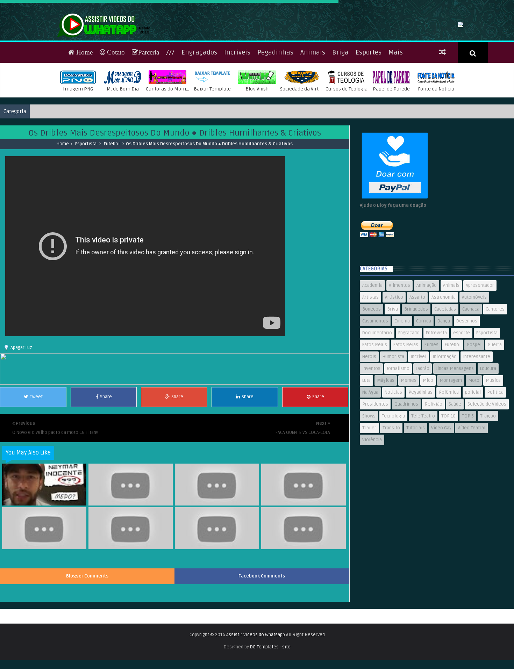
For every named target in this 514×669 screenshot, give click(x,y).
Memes (408, 426)
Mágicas (385, 426)
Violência (372, 485)
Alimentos (399, 331)
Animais (312, 98)
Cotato (115, 97)
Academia (372, 331)
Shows (369, 461)
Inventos (371, 414)
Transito (391, 473)
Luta (366, 426)
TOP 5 (468, 461)
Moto (473, 426)
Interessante (476, 402)
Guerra (495, 390)
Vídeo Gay (441, 473)
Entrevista (436, 378)
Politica (495, 438)
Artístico (394, 343)
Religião (433, 449)
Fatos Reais (374, 390)
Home (83, 97)
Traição (488, 461)
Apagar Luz (21, 393)
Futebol (112, 189)
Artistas (370, 343)
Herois (369, 402)
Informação (445, 402)
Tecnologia (393, 461)
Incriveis (237, 98)
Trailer (369, 473)
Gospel (474, 390)
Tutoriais (415, 473)
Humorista (393, 402)
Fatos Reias (405, 390)
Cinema (402, 366)
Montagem (451, 426)
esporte (461, 378)
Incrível (418, 402)
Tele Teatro (423, 461)
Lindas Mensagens (455, 414)
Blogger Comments (87, 621)
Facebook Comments (261, 621)
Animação (426, 331)
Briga (340, 98)
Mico (428, 426)
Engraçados (199, 98)
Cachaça (470, 354)
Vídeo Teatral (471, 473)
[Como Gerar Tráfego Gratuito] (174, 428)
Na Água (370, 438)
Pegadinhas (275, 98)
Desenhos (466, 366)
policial (473, 438)
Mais (395, 98)
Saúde (455, 449)
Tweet (36, 442)
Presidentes (375, 449)
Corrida (423, 366)
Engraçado (409, 378)
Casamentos (375, 366)
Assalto (417, 343)
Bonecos (371, 354)
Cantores (495, 354)
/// (170, 98)
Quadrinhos (406, 449)
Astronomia (443, 343)
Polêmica (449, 438)
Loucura (488, 414)
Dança (443, 366)
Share (106, 442)
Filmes (431, 390)
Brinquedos (416, 354)
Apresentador (480, 331)
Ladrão (422, 414)
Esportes (368, 98)
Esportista (86, 189)
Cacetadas (445, 354)
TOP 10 (448, 461)
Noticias (393, 438)
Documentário (377, 378)
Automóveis (474, 343)
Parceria (148, 97)
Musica (493, 426)
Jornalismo (398, 414)
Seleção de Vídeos (486, 449)
